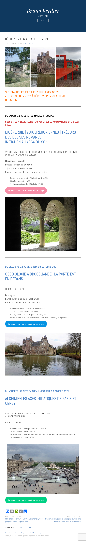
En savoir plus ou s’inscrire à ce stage (26, 190)
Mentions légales (38, 533)
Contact (28, 533)
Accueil (7, 533)
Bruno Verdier (43, 10)
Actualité (20, 527)
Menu (43, 20)
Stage (28, 527)
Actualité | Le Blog (18, 533)
